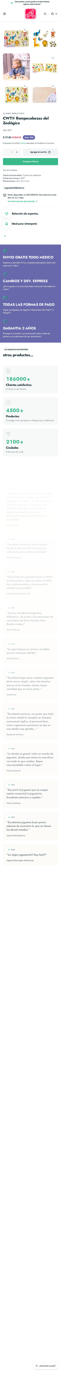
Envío (22, 143)
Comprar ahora (30, 161)
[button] (4, 14)
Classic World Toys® (14, 113)
